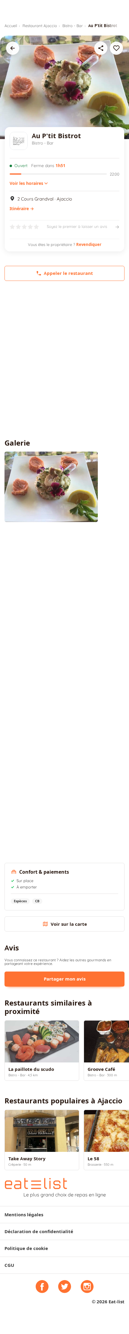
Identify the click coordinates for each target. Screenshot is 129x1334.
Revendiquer (88, 244)
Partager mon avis (65, 979)
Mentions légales (23, 1214)
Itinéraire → (22, 208)
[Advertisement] (64, 360)
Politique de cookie (26, 1248)
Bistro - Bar (72, 25)
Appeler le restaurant (68, 273)
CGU (9, 1265)
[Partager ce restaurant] (100, 48)
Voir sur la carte (69, 924)
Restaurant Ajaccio (39, 25)
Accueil (10, 25)
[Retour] (12, 48)
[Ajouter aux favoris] (116, 48)
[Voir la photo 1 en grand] (51, 487)
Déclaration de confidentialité (38, 1231)
